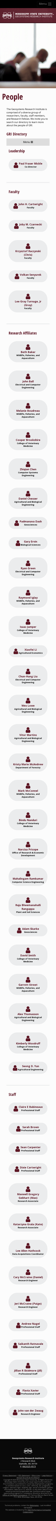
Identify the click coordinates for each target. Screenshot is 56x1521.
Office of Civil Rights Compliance (15, 1495)
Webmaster (34, 1505)
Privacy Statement (10, 1475)
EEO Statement (24, 1475)
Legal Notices (47, 1475)
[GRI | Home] (28, 15)
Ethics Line (36, 1475)
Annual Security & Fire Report (28, 1477)
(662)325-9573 (29, 1466)
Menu (43, 4)
